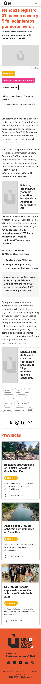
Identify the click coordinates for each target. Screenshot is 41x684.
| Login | (29, 677)
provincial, (8, 390)
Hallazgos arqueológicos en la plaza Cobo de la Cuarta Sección (19, 468)
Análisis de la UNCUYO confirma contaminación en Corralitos (19, 529)
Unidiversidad (10, 87)
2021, (30, 410)
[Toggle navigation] (36, 3)
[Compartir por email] (30, 422)
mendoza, (7, 410)
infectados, (21, 397)
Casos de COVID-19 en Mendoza (18, 80)
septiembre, (19, 410)
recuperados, (23, 403)
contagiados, (9, 403)
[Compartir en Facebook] (23, 422)
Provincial (8, 73)
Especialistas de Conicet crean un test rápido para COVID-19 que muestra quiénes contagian (28, 364)
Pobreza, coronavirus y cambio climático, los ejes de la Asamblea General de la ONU (28, 197)
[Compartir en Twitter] (11, 423)
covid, (27, 390)
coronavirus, (8, 397)
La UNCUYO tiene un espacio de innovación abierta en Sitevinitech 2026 (18, 591)
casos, (18, 390)
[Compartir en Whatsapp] (17, 422)
